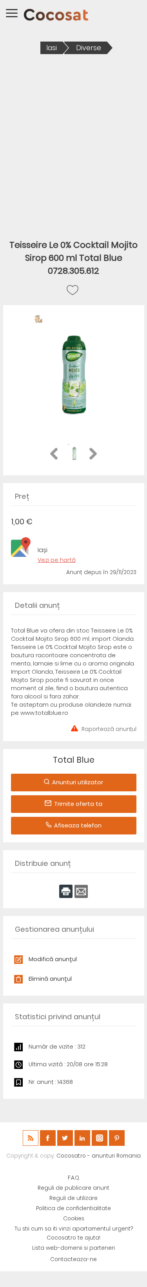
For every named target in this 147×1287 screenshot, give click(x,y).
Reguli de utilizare (73, 1198)
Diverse (88, 48)
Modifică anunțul (53, 959)
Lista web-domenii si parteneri (73, 1248)
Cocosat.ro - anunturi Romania (98, 1156)
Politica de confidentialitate (73, 1208)
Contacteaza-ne (73, 1259)
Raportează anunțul (109, 728)
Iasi (51, 48)
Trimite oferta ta (78, 804)
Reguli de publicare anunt (73, 1188)
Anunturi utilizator (77, 782)
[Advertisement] (73, 141)
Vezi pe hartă (57, 560)
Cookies (73, 1218)
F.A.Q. (74, 1178)
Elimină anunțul (50, 979)
